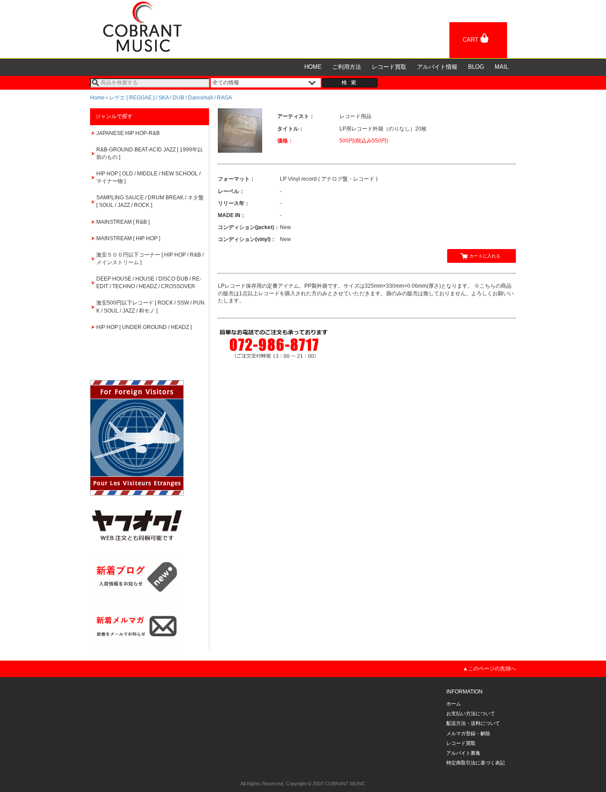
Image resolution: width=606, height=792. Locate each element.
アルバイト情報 (437, 66)
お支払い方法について (470, 713)
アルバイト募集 (463, 753)
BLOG (476, 66)
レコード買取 (389, 66)
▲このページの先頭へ (489, 668)
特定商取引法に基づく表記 (475, 762)
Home (97, 98)
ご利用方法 (346, 66)
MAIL (501, 66)
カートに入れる (484, 255)
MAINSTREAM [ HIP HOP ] (128, 238)
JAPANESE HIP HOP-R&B (128, 133)
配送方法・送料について (473, 723)
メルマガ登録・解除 (468, 733)
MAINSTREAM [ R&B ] (123, 222)
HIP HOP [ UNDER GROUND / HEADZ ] (144, 327)
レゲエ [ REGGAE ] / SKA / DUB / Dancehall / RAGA (170, 98)
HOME (313, 66)
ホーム (453, 703)
